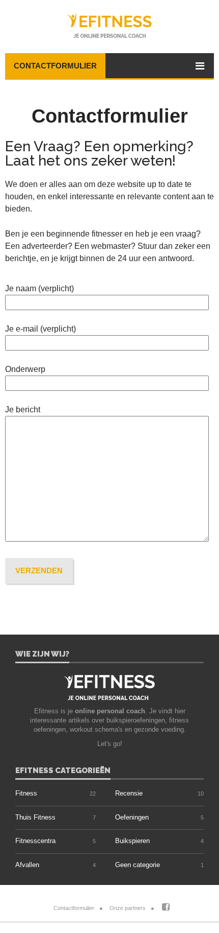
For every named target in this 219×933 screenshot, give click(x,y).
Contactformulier (55, 65)
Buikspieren (132, 840)
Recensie (129, 793)
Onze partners (128, 908)
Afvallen (27, 864)
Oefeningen (132, 817)
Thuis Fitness (35, 817)
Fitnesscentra (35, 840)
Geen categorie (137, 864)
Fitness (26, 793)
